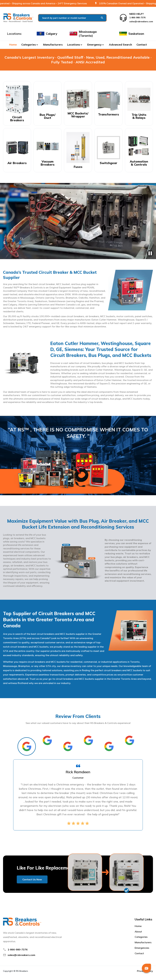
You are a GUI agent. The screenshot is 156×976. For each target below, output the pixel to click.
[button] (30, 45)
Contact (141, 44)
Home (13, 44)
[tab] (27, 746)
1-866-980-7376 (18, 949)
